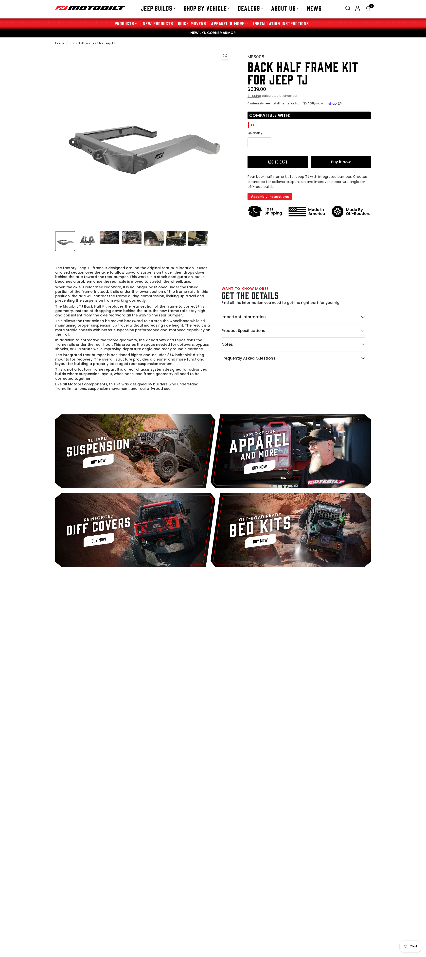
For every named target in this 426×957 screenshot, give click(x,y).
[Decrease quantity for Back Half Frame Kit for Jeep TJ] (252, 143)
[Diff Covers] (135, 530)
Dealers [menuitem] (249, 8)
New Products (158, 23)
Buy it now (341, 162)
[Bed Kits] (291, 530)
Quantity (255, 133)
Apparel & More (228, 23)
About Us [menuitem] (283, 8)
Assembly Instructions (270, 196)
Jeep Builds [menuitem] (156, 8)
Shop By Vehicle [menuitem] (205, 8)
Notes (227, 344)
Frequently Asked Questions (248, 358)
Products (124, 23)
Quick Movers (192, 23)
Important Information (244, 316)
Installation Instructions (281, 23)
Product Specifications (243, 330)
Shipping (254, 96)
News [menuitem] (314, 8)
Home (59, 43)
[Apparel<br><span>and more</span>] (291, 451)
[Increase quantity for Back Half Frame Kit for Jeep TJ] (268, 143)
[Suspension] (135, 451)
